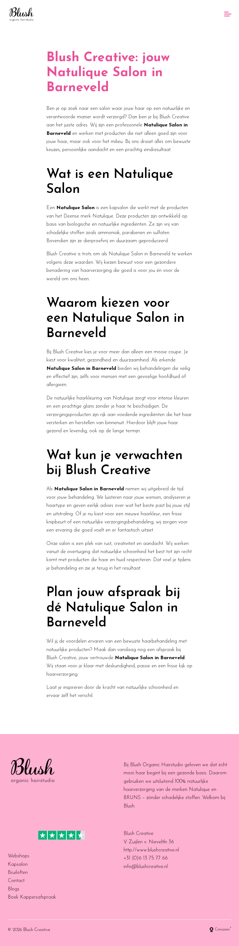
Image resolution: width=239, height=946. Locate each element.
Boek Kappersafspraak (32, 897)
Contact (16, 880)
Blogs (13, 889)
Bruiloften (18, 872)
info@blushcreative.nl (146, 866)
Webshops (18, 856)
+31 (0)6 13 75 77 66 (146, 858)
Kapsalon (18, 864)
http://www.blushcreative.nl (151, 850)
